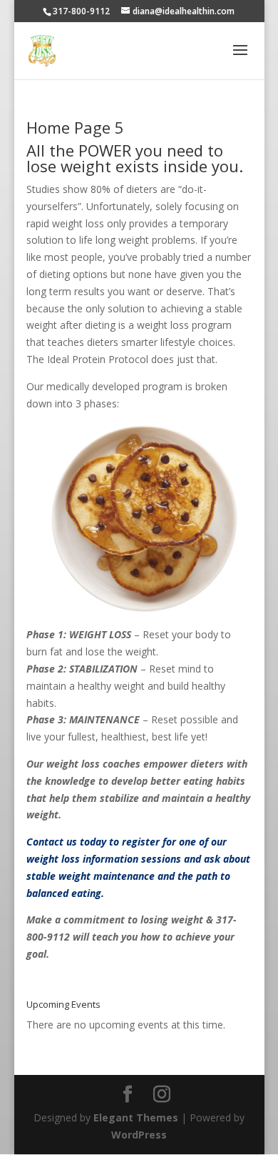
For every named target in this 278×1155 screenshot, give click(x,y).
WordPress (139, 1134)
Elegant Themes (135, 1117)
